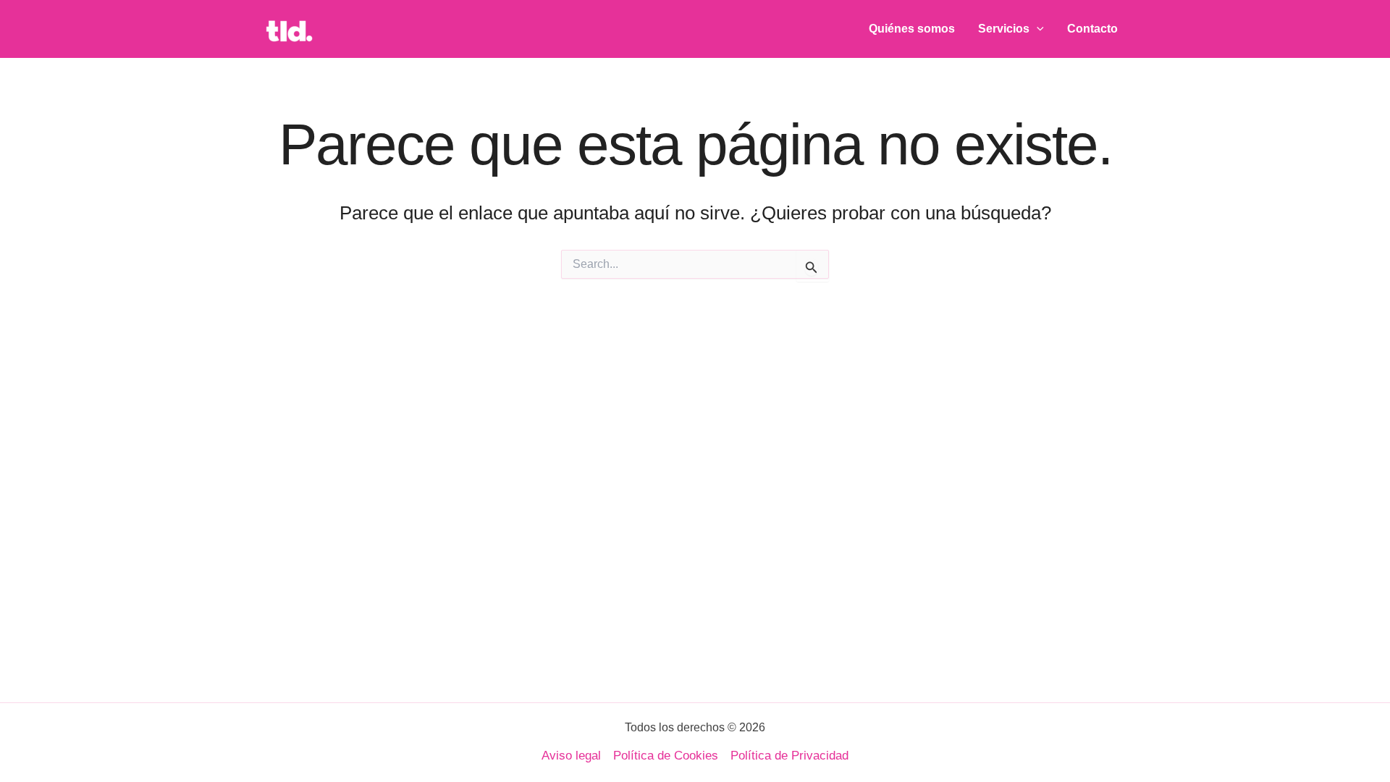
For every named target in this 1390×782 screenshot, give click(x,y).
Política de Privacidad (789, 755)
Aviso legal (571, 755)
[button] (1036, 29)
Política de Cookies (665, 755)
